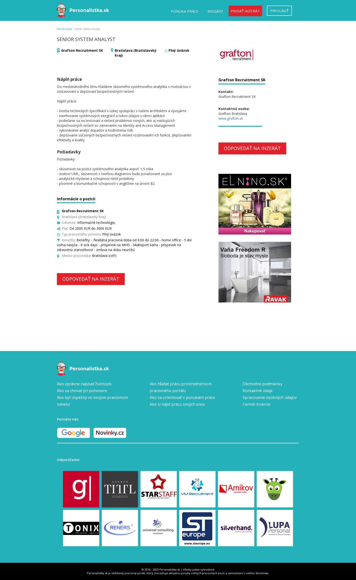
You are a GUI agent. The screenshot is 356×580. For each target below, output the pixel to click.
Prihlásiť (279, 10)
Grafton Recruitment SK (82, 50)
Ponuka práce (184, 11)
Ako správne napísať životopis (84, 384)
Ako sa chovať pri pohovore (82, 390)
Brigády (215, 11)
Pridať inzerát (245, 10)
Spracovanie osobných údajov (270, 397)
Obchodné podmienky (262, 384)
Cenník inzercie (256, 404)
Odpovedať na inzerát (90, 279)
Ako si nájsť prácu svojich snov (177, 404)
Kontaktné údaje (258, 390)
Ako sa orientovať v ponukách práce (182, 397)
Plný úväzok (179, 50)
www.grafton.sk (230, 118)
